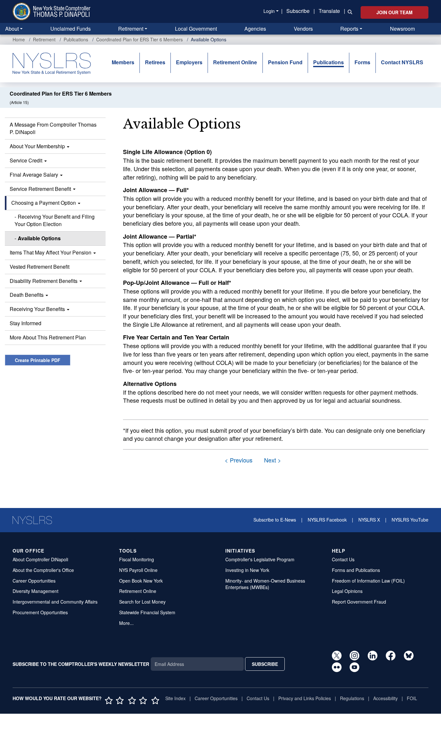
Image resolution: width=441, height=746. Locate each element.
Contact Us (343, 559)
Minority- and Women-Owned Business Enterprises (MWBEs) (265, 584)
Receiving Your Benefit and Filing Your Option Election (55, 220)
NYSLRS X (369, 519)
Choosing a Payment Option (44, 202)
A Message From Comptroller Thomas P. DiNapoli (53, 128)
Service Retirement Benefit (41, 188)
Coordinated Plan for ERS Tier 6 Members (139, 39)
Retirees (155, 62)
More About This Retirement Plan (48, 337)
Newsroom (402, 28)
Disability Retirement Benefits (44, 281)
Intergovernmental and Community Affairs (55, 601)
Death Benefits (27, 294)
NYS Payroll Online (138, 570)
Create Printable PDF (37, 360)
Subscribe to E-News (274, 519)
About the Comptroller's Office (43, 570)
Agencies (255, 28)
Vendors (303, 28)
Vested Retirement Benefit (39, 266)
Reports (349, 28)
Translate (329, 11)
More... (126, 623)
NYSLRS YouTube (410, 519)
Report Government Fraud (359, 601)
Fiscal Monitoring (136, 559)
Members (123, 62)
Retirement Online (235, 62)
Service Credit (27, 160)
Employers (189, 62)
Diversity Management (35, 591)
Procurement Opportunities (40, 612)
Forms (362, 62)
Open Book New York (141, 580)
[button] (348, 11)
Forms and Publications (356, 570)
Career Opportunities (34, 580)
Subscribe (298, 11)
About (12, 28)
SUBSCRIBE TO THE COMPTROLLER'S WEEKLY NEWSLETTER (81, 664)
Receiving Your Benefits (38, 309)
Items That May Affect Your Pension (51, 252)
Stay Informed (25, 323)
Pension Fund (285, 62)
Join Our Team (394, 12)
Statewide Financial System (147, 612)
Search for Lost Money (142, 601)
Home (19, 39)
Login (269, 11)
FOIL (412, 698)
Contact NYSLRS (402, 62)
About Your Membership (38, 146)
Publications (76, 39)
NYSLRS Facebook (327, 519)
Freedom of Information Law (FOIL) (368, 580)
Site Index (175, 698)
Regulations (352, 698)
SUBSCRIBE (265, 664)
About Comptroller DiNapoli (40, 559)
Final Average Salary (34, 174)
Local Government (196, 28)
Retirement (130, 28)
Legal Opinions (347, 591)
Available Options (39, 238)
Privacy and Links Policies (304, 698)
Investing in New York (247, 570)
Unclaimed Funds (70, 28)
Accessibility (385, 698)
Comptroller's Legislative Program (259, 559)
